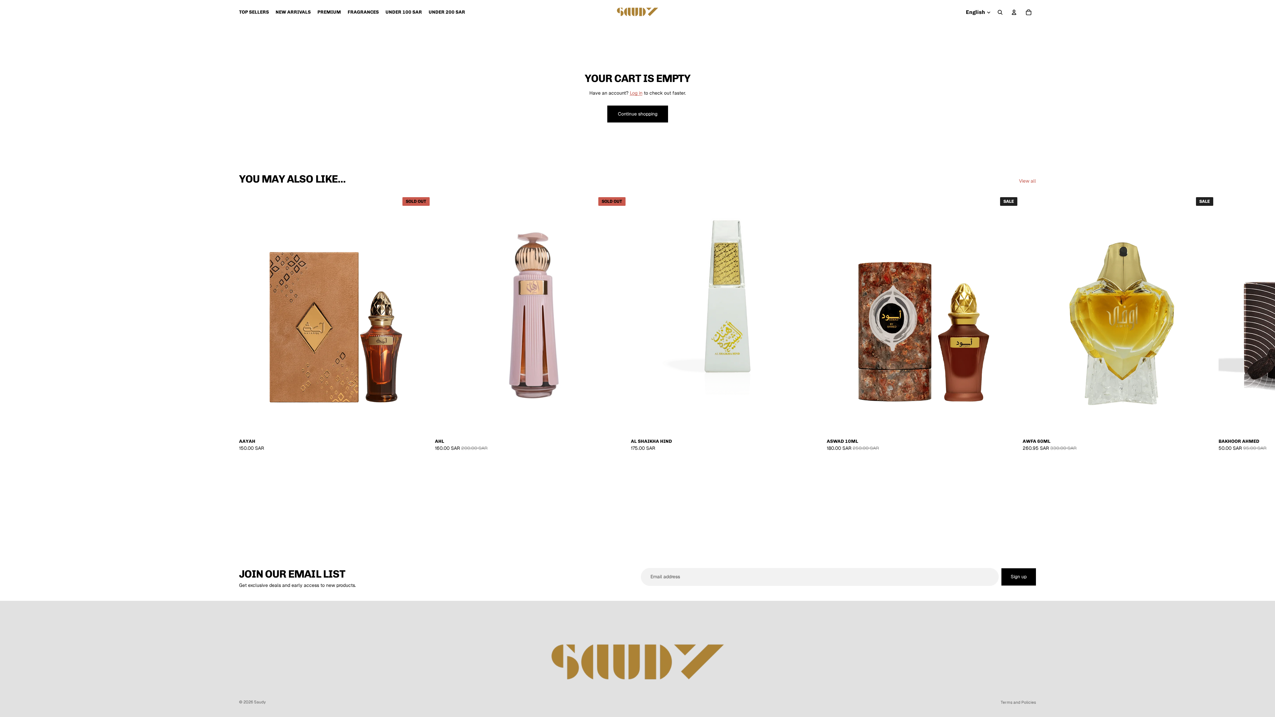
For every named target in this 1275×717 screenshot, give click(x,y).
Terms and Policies (1018, 702)
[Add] (814, 426)
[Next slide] (1028, 323)
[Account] (1014, 12)
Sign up (1019, 577)
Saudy (260, 702)
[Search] (1000, 12)
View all (1027, 181)
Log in (636, 93)
